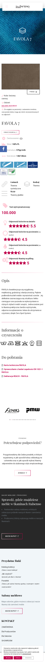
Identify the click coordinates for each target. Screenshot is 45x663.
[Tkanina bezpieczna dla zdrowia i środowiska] (12, 172)
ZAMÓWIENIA (7, 627)
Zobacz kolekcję (9, 132)
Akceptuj (8, 658)
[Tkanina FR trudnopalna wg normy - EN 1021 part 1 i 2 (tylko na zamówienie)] (20, 164)
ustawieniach (26, 654)
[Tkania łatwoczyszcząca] (32, 164)
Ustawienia (28, 658)
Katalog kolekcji (8, 567)
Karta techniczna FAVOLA (15, 365)
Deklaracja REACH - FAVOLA (16, 376)
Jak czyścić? (7, 574)
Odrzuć (18, 658)
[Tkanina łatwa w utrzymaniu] (4, 171)
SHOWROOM (7, 640)
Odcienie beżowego (9, 106)
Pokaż (32, 91)
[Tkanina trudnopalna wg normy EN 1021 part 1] (7, 164)
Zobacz (21, 473)
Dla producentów (9, 631)
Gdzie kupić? (11, 536)
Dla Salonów (7, 636)
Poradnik (5, 581)
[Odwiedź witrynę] (12, 411)
